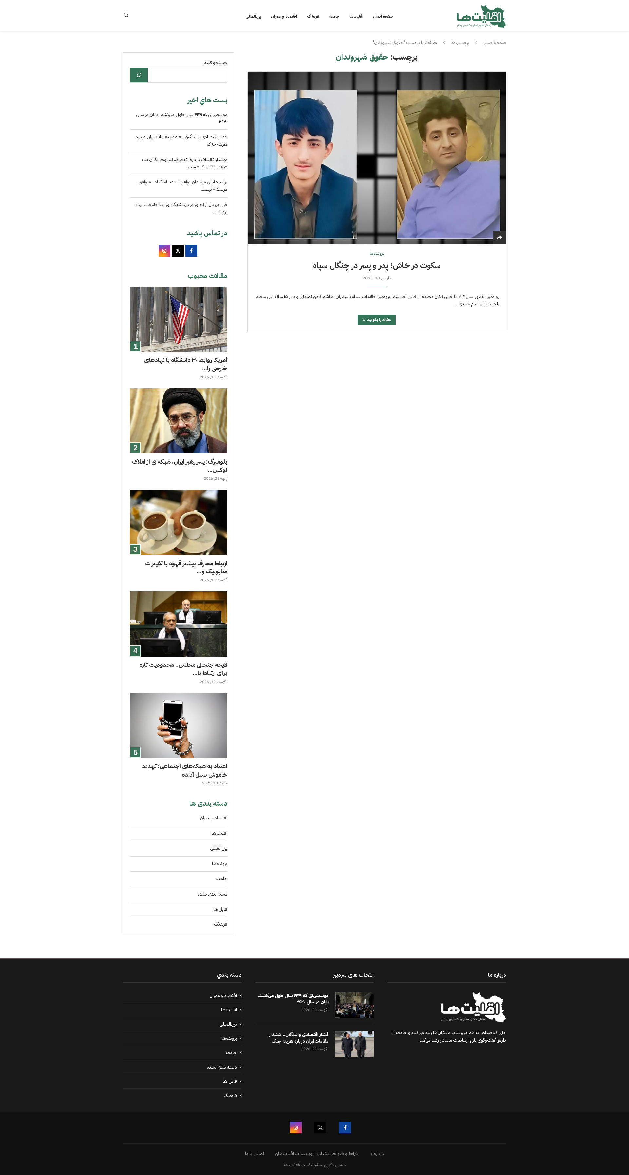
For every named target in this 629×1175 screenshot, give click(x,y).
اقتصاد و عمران (284, 16)
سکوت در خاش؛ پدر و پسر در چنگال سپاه (377, 265)
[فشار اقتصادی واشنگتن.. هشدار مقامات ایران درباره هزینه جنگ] (354, 1044)
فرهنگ (313, 16)
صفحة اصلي (383, 16)
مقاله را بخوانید (379, 320)
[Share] (499, 237)
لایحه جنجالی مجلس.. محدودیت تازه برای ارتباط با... (183, 669)
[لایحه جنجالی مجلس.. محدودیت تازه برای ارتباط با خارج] (178, 624)
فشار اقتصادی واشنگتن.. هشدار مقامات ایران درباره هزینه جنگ (299, 1037)
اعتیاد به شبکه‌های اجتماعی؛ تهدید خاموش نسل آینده (184, 770)
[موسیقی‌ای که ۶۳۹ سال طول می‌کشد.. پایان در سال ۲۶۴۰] (354, 1005)
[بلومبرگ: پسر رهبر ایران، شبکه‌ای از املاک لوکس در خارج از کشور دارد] (178, 420)
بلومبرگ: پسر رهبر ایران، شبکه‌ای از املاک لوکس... (179, 465)
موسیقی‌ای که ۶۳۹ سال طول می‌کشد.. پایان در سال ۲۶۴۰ (293, 998)
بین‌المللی (253, 16)
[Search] (126, 16)
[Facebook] (345, 1127)
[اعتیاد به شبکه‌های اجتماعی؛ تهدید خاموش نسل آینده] (178, 725)
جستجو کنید (215, 62)
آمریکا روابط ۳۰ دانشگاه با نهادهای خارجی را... (185, 364)
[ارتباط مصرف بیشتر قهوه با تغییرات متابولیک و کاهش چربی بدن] (178, 522)
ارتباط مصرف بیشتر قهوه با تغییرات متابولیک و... (186, 567)
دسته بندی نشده (212, 894)
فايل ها (220, 909)
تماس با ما (254, 1153)
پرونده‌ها (219, 863)
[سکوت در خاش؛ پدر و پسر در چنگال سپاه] (376, 157)
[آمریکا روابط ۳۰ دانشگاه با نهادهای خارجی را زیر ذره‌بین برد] (178, 319)
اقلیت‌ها (356, 16)
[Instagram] (296, 1127)
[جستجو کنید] (139, 75)
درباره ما (376, 1153)
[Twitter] (320, 1127)
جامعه (334, 16)
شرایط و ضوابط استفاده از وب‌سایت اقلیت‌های (316, 1153)
